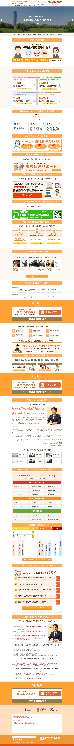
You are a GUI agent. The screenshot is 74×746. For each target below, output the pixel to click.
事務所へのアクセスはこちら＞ (18, 720)
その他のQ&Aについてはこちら (37, 608)
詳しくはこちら (36, 276)
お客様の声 (51, 708)
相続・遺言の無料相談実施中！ (42, 709)
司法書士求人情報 (28, 710)
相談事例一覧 (39, 711)
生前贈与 (13, 709)
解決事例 (51, 709)
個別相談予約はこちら (51, 30)
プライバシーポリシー (53, 710)
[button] (61, 128)
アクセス (26, 708)
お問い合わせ (27, 709)
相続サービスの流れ (40, 708)
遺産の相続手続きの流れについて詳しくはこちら (37, 559)
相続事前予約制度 (40, 710)
